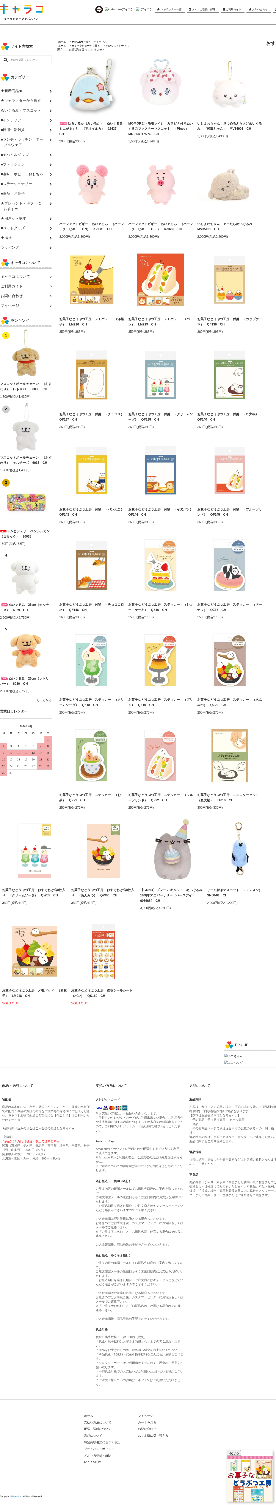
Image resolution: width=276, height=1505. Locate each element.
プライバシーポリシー (99, 1449)
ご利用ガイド (233, 9)
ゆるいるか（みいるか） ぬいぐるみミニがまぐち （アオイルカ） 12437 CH (91, 129)
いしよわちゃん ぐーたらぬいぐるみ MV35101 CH (226, 226)
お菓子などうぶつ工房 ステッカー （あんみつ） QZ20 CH (229, 702)
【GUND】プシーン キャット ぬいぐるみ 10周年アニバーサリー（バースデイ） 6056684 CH (172, 895)
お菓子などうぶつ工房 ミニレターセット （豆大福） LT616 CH (229, 797)
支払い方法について (97, 1422)
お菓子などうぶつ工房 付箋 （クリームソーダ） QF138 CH (160, 416)
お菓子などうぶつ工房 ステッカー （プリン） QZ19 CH (160, 702)
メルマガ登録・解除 (203, 9)
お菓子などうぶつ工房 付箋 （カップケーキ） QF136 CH (229, 321)
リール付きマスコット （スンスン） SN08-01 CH (236, 892)
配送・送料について (97, 1429)
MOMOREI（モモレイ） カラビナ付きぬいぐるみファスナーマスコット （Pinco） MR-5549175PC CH (160, 129)
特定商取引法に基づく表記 (102, 1442)
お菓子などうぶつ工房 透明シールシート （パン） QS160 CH (103, 993)
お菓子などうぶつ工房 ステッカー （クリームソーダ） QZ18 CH (91, 702)
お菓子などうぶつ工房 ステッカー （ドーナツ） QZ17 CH (229, 607)
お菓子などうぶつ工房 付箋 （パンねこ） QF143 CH (91, 512)
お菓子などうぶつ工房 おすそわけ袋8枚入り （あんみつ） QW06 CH (102, 892)
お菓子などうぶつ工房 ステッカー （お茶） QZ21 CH (90, 797)
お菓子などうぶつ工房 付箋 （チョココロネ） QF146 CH (91, 607)
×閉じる (233, 1453)
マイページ (145, 1415)
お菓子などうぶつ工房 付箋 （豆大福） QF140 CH (229, 416)
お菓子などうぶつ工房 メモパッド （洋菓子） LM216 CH (91, 321)
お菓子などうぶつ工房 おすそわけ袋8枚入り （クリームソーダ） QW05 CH (33, 892)
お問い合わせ (260, 9)
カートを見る (147, 1422)
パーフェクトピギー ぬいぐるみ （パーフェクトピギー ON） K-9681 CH (91, 226)
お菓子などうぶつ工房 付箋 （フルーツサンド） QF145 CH (229, 512)
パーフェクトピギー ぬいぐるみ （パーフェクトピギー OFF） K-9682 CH (160, 226)
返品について (93, 1435)
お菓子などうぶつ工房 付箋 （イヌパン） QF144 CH (160, 512)
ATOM (97, 1462)
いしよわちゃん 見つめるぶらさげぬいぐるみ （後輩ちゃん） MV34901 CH (229, 126)
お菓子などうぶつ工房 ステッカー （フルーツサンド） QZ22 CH (160, 797)
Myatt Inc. (17, 1496)
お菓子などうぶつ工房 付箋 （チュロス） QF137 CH (91, 416)
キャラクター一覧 (171, 9)
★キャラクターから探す (86, 45)
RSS (87, 1462)
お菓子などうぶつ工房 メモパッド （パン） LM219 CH (159, 321)
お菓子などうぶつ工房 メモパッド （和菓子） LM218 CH (34, 993)
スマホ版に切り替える (153, 1435)
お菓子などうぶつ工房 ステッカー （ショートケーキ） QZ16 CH (160, 607)
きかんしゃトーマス (117, 45)
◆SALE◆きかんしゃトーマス (89, 41)
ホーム (62, 41)
